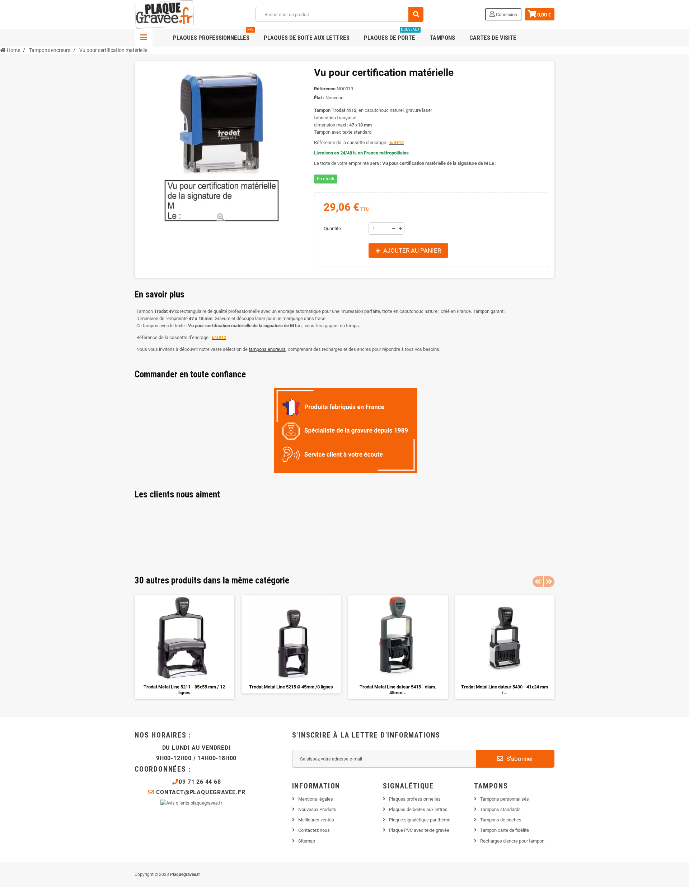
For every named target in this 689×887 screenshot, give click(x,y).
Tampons (442, 37)
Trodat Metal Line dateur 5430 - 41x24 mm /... (504, 689)
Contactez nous (314, 830)
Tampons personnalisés (504, 799)
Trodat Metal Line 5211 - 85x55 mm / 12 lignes (184, 689)
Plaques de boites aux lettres (418, 809)
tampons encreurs (267, 349)
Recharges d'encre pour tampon (512, 841)
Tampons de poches (500, 819)
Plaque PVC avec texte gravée (419, 830)
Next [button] (549, 581)
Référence (325, 88)
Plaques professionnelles (213, 35)
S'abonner (519, 758)
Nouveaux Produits (317, 809)
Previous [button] (538, 581)
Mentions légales (315, 799)
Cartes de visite (492, 37)
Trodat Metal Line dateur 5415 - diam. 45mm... (398, 689)
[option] (184, 647)
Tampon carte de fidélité (504, 830)
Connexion (506, 14)
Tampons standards (500, 809)
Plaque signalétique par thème (419, 819)
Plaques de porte (392, 35)
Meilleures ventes (316, 819)
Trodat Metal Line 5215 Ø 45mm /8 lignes (291, 687)
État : (319, 97)
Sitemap (306, 841)
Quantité (332, 228)
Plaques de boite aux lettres (307, 37)
